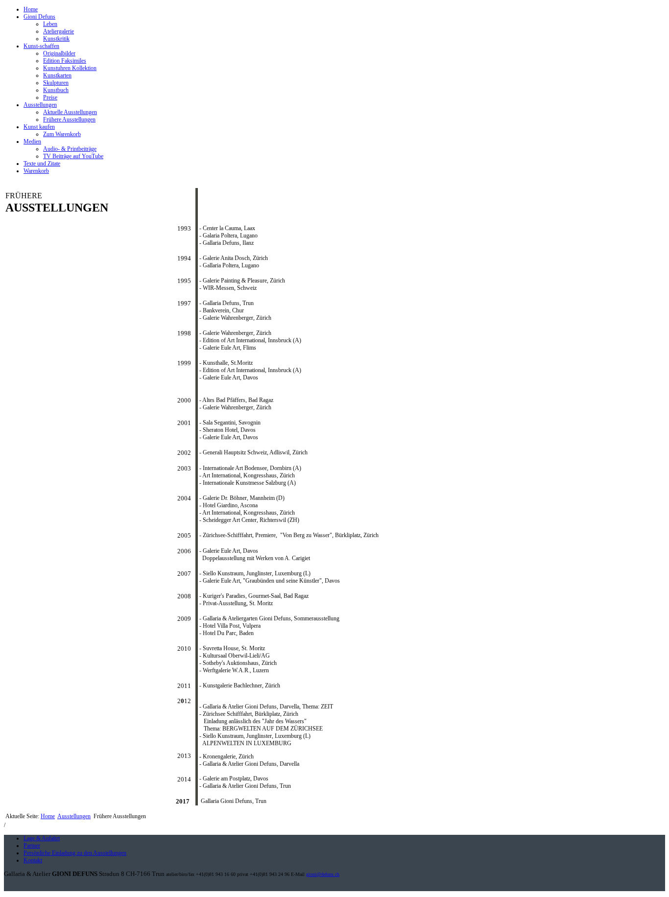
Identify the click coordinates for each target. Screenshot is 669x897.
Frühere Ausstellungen (69, 119)
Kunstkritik (56, 38)
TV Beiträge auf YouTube (73, 156)
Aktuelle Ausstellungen (70, 112)
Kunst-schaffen (41, 46)
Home (31, 9)
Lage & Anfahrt (42, 838)
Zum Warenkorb (62, 134)
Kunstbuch (56, 90)
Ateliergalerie (58, 31)
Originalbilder (59, 53)
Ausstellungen (40, 104)
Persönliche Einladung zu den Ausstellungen (75, 853)
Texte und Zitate (42, 163)
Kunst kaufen (39, 126)
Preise (50, 97)
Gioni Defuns (39, 16)
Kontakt (33, 860)
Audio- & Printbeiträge (69, 148)
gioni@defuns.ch (322, 874)
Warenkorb (36, 170)
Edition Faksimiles (64, 60)
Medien (32, 141)
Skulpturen (56, 82)
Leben (50, 24)
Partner (32, 845)
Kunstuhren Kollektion (69, 68)
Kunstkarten (57, 75)
